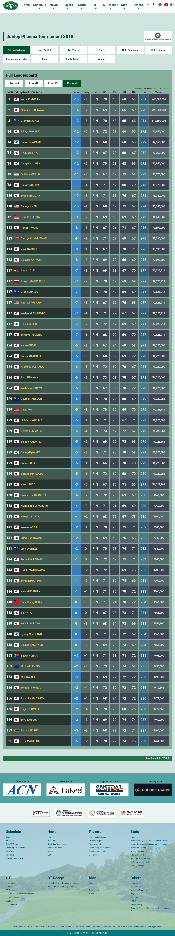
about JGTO (136, 883)
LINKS (133, 901)
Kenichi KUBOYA (30, 623)
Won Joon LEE (29, 548)
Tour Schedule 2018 (156, 758)
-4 (76, 495)
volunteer (134, 897)
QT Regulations (12, 897)
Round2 (33, 83)
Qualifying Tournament (15, 848)
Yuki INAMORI (29, 249)
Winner (101, 59)
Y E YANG (26, 612)
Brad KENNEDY (29, 291)
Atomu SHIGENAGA (32, 366)
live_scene (135, 894)
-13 (76, 121)
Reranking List (95, 844)
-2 (76, 527)
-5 (76, 399)
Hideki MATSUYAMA (33, 570)
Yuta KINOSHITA (30, 591)
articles (9, 886)
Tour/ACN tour (12, 844)
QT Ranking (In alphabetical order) (20, 894)
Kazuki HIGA (28, 484)
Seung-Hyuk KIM (30, 452)
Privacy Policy (136, 904)
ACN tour (10, 840)
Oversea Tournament (56, 848)
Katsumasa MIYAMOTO (34, 505)
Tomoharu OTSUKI (31, 580)
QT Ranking (94, 855)
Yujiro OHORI (28, 345)
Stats (102, 50)
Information (11, 883)
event (91, 894)
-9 (76, 217)
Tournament (94, 890)
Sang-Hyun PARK (31, 142)
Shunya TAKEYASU (32, 644)
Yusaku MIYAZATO (32, 473)
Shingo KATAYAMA (32, 441)
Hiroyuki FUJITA (30, 516)
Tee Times (73, 50)
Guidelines (10, 901)
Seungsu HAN (29, 206)
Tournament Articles (16, 59)
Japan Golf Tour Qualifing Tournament (64, 883)
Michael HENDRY (30, 666)
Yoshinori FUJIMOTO (33, 313)
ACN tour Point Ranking (140, 858)
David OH (26, 409)
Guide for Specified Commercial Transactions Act (150, 909)
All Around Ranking (138, 848)
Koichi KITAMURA (31, 356)
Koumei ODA (28, 463)
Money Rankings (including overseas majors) (149, 844)
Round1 (14, 83)
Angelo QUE (28, 270)
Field (45, 59)
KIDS (50, 855)
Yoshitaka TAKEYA (32, 388)
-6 (76, 345)
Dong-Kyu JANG (30, 163)
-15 (76, 99)
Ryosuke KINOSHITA (33, 698)
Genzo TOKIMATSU (32, 430)
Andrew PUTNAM (31, 302)
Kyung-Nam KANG (31, 634)
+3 (76, 720)
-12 (76, 131)
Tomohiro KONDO (31, 687)
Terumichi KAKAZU (32, 559)
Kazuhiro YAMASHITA (34, 495)
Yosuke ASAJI (29, 527)
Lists (133, 837)
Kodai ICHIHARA (30, 99)
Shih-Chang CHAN (31, 602)
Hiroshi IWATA (29, 227)
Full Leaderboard (16, 50)
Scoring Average (137, 851)
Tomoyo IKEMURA (31, 334)
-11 (76, 174)
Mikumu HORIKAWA (32, 110)
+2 (76, 688)
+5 (76, 741)
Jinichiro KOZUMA (31, 420)
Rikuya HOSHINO (30, 131)
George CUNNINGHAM (34, 238)
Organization (136, 886)
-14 (76, 110)
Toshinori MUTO (30, 195)
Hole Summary (130, 50)
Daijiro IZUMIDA (30, 709)
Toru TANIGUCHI (30, 719)
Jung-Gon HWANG (32, 537)
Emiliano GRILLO (30, 174)
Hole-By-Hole (45, 50)
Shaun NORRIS (29, 655)
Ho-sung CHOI (29, 324)
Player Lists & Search (98, 837)
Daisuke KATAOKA (31, 259)
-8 (76, 228)
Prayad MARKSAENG (33, 281)
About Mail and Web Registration (61, 886)
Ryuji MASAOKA (30, 741)
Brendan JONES (30, 120)
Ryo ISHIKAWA (29, 377)
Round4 (72, 83)
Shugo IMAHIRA (30, 185)
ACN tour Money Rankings (142, 862)
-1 (76, 559)
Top (90, 883)
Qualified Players (96, 840)
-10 (76, 196)
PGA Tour (10, 851)
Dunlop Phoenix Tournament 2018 (39, 36)
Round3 (53, 83)
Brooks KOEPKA (30, 217)
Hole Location (158, 50)
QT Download (11, 904)
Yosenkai (10, 855)
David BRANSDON (31, 398)
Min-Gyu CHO (29, 677)
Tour (8, 837)
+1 (76, 655)
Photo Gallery (73, 59)
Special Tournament (14, 858)
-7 (76, 270)
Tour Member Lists (97, 851)
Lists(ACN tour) (137, 855)
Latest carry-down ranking (100, 848)
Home (25, 5)
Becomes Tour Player (140, 890)
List (90, 886)
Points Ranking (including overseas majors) (149, 840)
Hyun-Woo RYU (30, 152)
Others (50, 851)
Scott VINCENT (30, 730)
